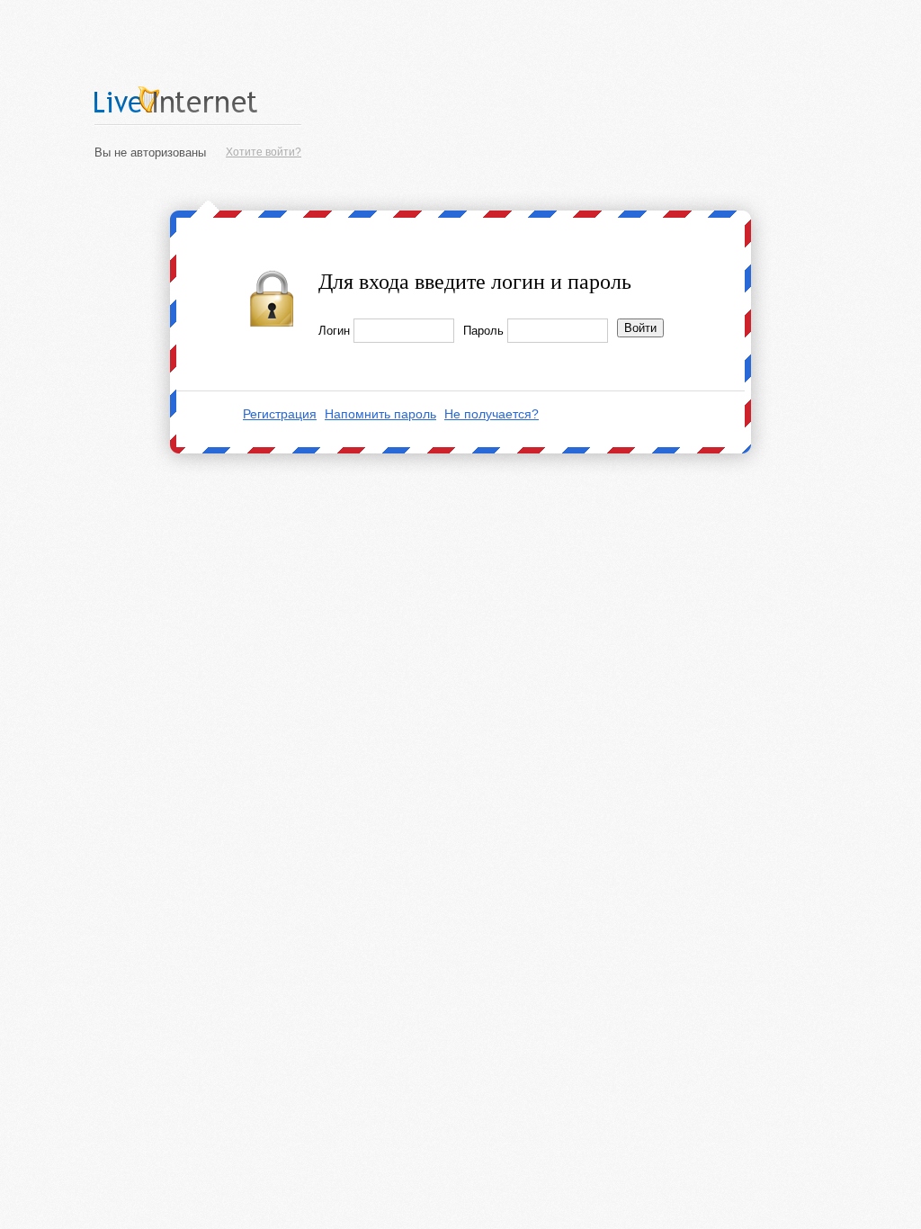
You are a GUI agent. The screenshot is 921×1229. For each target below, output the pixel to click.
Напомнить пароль (380, 414)
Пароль (483, 330)
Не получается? (491, 414)
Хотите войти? (263, 152)
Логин (334, 330)
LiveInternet (197, 99)
